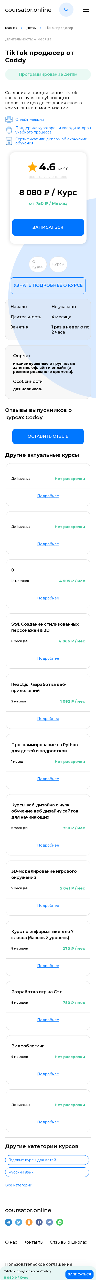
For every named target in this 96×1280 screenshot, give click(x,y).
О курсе (38, 264)
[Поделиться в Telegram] (8, 1222)
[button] (66, 10)
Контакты (34, 1242)
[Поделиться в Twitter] (18, 1222)
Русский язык (21, 1172)
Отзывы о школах (68, 1242)
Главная (11, 28)
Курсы (58, 264)
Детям (31, 28)
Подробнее (48, 496)
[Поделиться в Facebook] (39, 1222)
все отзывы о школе (48, 176)
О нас (11, 1242)
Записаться (48, 227)
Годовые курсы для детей (32, 1160)
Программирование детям (48, 74)
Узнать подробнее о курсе (48, 285)
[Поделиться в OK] (29, 1222)
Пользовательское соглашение (38, 1264)
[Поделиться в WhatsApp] (59, 1222)
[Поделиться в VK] (49, 1222)
